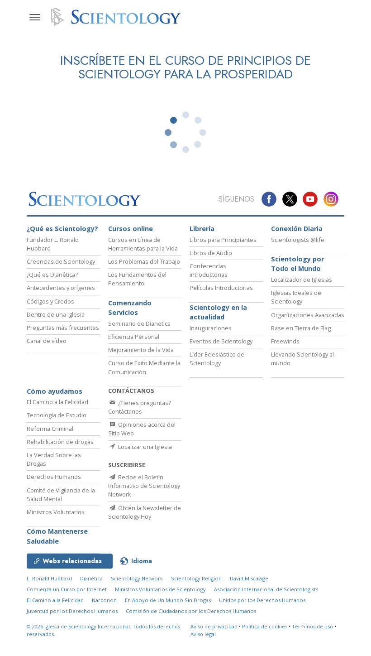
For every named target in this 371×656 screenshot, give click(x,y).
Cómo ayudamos (54, 391)
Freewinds (285, 341)
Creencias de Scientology (61, 261)
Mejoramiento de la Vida (141, 350)
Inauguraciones (211, 328)
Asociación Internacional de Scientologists (266, 589)
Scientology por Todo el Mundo (297, 264)
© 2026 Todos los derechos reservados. (103, 630)
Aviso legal (203, 634)
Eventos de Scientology (221, 341)
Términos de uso (312, 626)
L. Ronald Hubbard (49, 578)
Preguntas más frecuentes (63, 327)
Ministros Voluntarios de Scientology (160, 589)
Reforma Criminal (50, 428)
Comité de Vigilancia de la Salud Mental (61, 494)
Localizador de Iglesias (301, 279)
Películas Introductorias (221, 288)
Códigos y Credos (50, 301)
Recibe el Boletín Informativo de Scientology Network (144, 485)
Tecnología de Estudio (56, 415)
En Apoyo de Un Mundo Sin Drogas (168, 600)
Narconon (104, 600)
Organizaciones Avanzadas (307, 315)
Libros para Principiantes (223, 240)
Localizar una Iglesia (144, 447)
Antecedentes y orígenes (61, 288)
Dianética (91, 578)
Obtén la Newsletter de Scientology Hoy (144, 512)
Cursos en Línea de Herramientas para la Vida (143, 244)
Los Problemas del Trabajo (144, 261)
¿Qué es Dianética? (52, 274)
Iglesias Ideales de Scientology (296, 297)
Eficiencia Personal (133, 337)
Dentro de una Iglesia (56, 314)
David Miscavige (249, 578)
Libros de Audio (211, 253)
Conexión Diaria (297, 228)
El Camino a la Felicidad (57, 402)
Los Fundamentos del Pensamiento (137, 278)
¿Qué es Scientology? (62, 228)
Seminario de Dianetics (139, 323)
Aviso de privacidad (214, 626)
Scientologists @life (297, 240)
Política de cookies (264, 626)
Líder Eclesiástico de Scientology (217, 358)
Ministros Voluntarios (56, 512)
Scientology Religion (196, 578)
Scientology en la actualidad (218, 312)
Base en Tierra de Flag (301, 328)
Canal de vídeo (47, 341)
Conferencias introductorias (209, 270)
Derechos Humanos (54, 477)
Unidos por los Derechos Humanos (262, 600)
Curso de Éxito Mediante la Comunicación (144, 367)
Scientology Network (137, 578)
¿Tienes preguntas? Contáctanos (139, 407)
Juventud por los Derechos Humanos (72, 611)
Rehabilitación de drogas (60, 442)
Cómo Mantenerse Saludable (57, 536)
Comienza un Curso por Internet (67, 589)
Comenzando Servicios (130, 308)
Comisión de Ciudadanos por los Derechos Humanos (191, 611)
